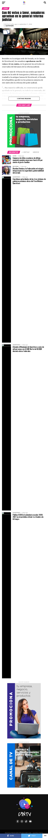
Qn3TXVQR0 (10, 26)
